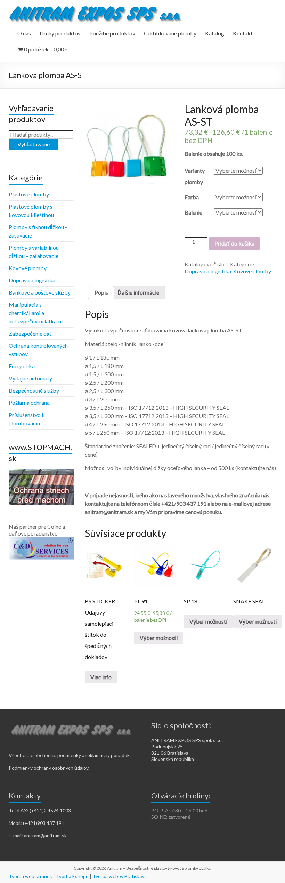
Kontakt (243, 33)
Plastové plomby (29, 194)
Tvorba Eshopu (72, 876)
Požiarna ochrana (29, 402)
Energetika (22, 366)
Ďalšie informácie (138, 292)
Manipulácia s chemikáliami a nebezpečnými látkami (36, 312)
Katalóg (214, 33)
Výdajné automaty (30, 378)
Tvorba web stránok (30, 876)
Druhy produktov (60, 33)
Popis (101, 292)
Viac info (101, 677)
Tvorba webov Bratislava (119, 876)
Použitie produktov (112, 33)
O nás (24, 33)
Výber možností (159, 637)
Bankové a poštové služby (40, 292)
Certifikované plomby (170, 33)
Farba (192, 197)
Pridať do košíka (234, 243)
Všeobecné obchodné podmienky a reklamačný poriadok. (70, 755)
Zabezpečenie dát (30, 333)
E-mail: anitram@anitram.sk (38, 835)
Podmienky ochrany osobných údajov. (49, 768)
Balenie (193, 212)
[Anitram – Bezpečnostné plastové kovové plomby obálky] (97, 8)
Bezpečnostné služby (34, 390)
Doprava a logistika (208, 271)
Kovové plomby (252, 271)
